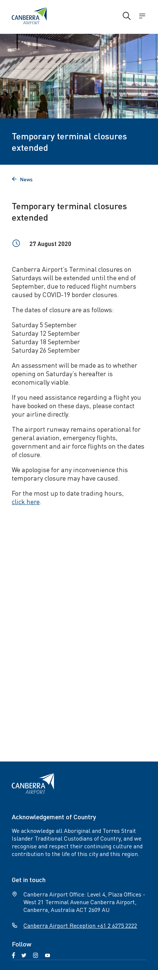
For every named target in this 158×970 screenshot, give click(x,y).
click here (26, 501)
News (22, 179)
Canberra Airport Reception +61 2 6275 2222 (80, 925)
